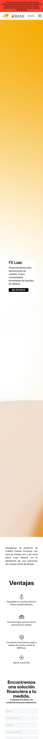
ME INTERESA (18, 290)
